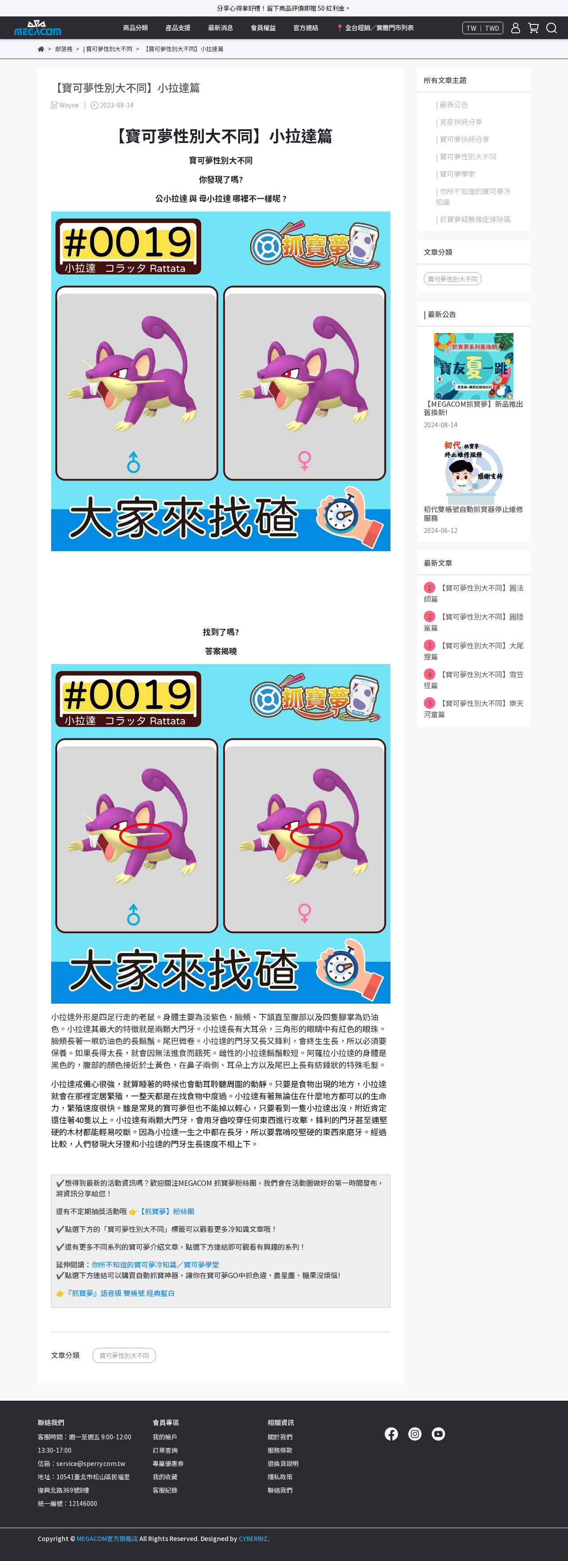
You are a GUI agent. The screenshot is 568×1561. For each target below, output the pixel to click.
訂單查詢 (165, 1450)
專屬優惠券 (168, 1463)
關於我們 (280, 1436)
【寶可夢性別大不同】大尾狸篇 (474, 651)
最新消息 (220, 27)
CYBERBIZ (253, 1538)
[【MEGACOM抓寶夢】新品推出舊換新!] (474, 366)
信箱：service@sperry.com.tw (81, 1463)
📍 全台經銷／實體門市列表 (375, 27)
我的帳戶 (165, 1436)
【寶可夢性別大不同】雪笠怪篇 (474, 680)
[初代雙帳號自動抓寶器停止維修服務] (474, 471)
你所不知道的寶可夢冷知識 (134, 1264)
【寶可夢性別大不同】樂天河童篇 (474, 708)
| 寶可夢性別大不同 (466, 156)
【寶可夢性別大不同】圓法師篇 (474, 593)
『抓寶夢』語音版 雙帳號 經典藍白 (120, 1292)
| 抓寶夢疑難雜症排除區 (473, 219)
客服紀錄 (165, 1490)
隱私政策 (280, 1476)
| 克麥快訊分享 (459, 121)
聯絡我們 (280, 1490)
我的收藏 (165, 1476)
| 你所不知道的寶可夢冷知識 (473, 196)
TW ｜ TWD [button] (482, 28)
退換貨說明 (283, 1463)
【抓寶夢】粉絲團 (166, 1211)
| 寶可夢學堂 (455, 173)
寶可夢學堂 (201, 1264)
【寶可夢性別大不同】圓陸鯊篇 (474, 622)
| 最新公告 (452, 104)
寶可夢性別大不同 (124, 1355)
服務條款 (280, 1450)
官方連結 (305, 27)
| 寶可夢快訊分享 (462, 139)
